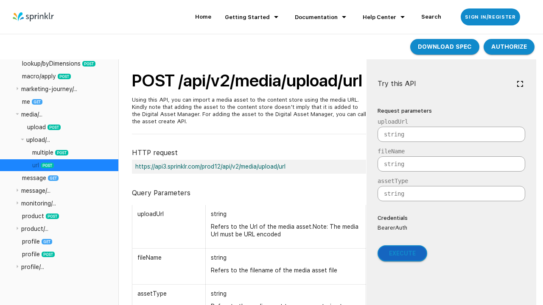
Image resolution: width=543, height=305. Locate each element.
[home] (33, 17)
